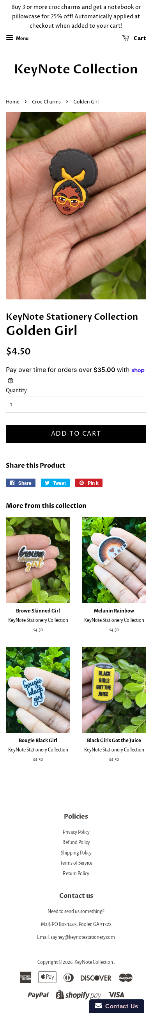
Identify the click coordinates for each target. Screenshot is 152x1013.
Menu (21, 38)
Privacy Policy (76, 832)
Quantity (16, 390)
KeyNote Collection (76, 69)
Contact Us (120, 1006)
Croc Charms (46, 102)
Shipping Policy (76, 853)
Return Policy (76, 873)
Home (12, 102)
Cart (139, 39)
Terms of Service (76, 863)
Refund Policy (76, 842)
